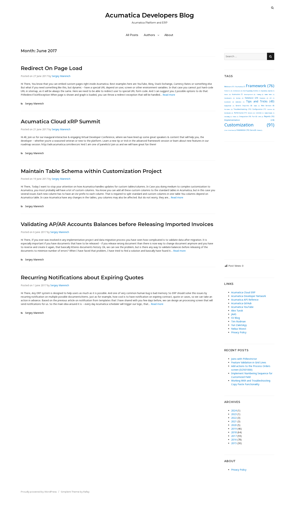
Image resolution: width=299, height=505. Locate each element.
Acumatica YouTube (242, 307)
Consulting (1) (228, 116)
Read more (169, 94)
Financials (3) (264, 98)
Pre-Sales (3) (228, 109)
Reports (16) (269, 116)
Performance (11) (240, 113)
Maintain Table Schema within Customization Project (91, 171)
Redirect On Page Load (51, 68)
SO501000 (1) (260, 113)
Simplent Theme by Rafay (75, 491)
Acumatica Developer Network (248, 296)
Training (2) (260, 94)
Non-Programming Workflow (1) (251, 91)
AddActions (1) (239, 102)
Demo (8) (253, 130)
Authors (149, 35)
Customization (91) (249, 125)
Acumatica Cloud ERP (243, 292)
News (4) (227, 94)
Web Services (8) (267, 106)
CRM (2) (260, 116)
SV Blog (235, 317)
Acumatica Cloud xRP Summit (60, 121)
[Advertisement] (249, 198)
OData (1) (235, 116)
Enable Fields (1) (269, 94)
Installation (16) (243, 130)
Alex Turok (237, 310)
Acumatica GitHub (241, 303)
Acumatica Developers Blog (149, 15)
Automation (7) (237, 94)
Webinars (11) (229, 86)
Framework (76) (260, 85)
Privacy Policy (238, 332)
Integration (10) (245, 117)
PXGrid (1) (259, 130)
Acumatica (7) (240, 87)
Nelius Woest (238, 328)
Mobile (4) (251, 113)
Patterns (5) (228, 91)
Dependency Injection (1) (267, 91)
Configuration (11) (259, 109)
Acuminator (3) (229, 102)
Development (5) (249, 94)
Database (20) (251, 98)
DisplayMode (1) (229, 106)
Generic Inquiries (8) (244, 106)
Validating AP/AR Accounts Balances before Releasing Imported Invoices (117, 224)
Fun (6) (254, 116)
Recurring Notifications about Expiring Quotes (82, 277)
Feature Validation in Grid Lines (248, 362)
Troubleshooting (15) (242, 109)
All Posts (132, 35)
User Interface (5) (230, 130)
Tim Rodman (238, 321)
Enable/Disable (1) (269, 113)
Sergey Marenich (61, 76)
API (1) (272, 98)
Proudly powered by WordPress (39, 491)
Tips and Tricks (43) (260, 101)
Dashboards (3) (229, 98)
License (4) (270, 109)
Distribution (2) (228, 113)
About (168, 35)
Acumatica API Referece (245, 299)
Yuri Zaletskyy (239, 325)
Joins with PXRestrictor (244, 358)
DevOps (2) (239, 98)
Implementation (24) (249, 120)
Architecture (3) (237, 91)
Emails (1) (257, 106)
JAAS (233, 314)
